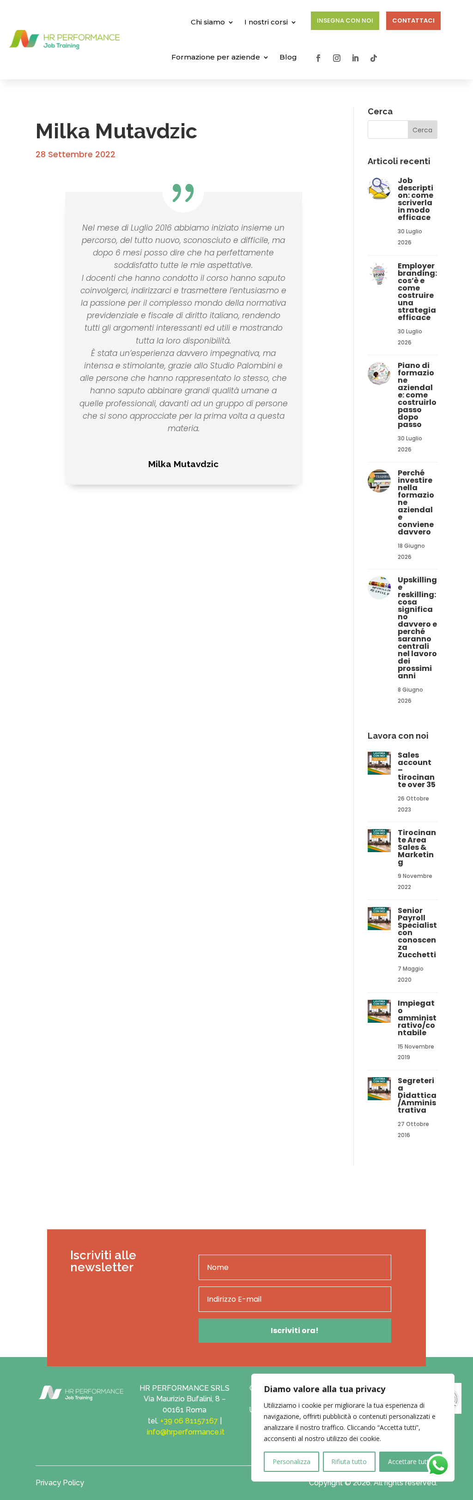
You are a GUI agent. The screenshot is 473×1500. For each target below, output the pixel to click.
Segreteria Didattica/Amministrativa (417, 1095)
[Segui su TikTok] (373, 58)
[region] (353, 1428)
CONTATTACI (413, 20)
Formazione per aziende (215, 57)
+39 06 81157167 (189, 1421)
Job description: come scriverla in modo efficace (415, 199)
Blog (288, 57)
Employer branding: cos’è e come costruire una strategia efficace (417, 292)
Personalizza (291, 1461)
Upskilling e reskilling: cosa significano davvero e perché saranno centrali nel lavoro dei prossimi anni (417, 628)
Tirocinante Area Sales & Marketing (417, 847)
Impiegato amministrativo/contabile (417, 1018)
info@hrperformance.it (185, 1432)
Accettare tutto (410, 1461)
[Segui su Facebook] (318, 58)
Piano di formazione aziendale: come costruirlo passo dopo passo (417, 395)
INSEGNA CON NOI (345, 20)
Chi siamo (208, 22)
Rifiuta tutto (349, 1461)
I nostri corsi (266, 22)
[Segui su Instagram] (336, 58)
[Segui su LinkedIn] (355, 58)
